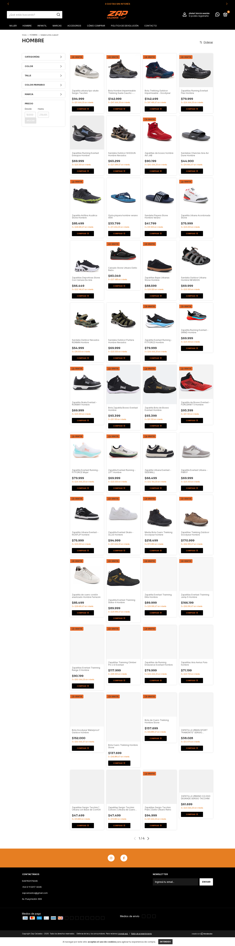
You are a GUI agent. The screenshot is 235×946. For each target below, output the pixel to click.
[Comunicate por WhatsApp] (217, 15)
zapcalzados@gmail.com (35, 893)
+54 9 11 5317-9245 (32, 887)
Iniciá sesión (203, 13)
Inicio (24, 35)
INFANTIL (42, 25)
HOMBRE (27, 25)
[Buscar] (58, 15)
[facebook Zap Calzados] (123, 858)
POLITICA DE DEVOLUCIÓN (124, 25)
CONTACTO (150, 25)
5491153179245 (30, 881)
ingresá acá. (123, 934)
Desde (28, 109)
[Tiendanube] (202, 934)
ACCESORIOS (74, 25)
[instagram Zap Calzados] (111, 858)
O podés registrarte (199, 16)
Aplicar (30, 121)
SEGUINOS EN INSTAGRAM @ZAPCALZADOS (117, 4)
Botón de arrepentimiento (141, 934)
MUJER (13, 25)
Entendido (165, 942)
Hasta (41, 109)
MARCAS (57, 25)
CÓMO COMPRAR (96, 25)
